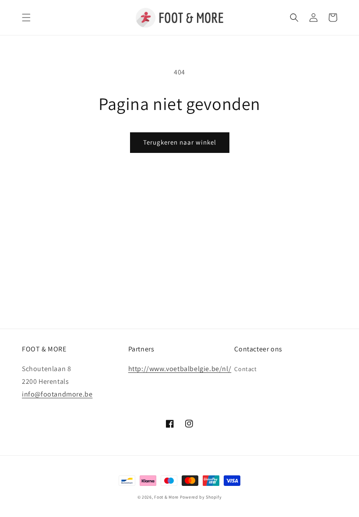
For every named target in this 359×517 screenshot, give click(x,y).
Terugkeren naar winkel (179, 142)
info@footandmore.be (57, 394)
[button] (26, 17)
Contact (245, 369)
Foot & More (166, 497)
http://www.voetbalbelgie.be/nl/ (180, 368)
